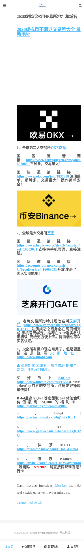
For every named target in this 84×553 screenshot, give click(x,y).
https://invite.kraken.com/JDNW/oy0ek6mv (50, 463)
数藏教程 (52, 546)
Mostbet (61, 485)
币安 (50, 233)
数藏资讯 (29, 546)
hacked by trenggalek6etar (42, 5)
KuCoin (64, 378)
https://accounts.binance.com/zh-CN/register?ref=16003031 (41, 267)
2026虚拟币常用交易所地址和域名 (47, 16)
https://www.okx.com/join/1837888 (43, 176)
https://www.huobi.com (34, 357)
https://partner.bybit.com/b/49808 (42, 406)
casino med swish (29, 502)
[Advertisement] (49, 73)
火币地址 (63, 353)
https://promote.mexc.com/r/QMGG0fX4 (47, 449)
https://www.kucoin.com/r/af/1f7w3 (43, 382)
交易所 (74, 546)
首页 (10, 546)
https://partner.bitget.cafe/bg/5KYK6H (46, 417)
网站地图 (65, 532)
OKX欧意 (58, 148)
